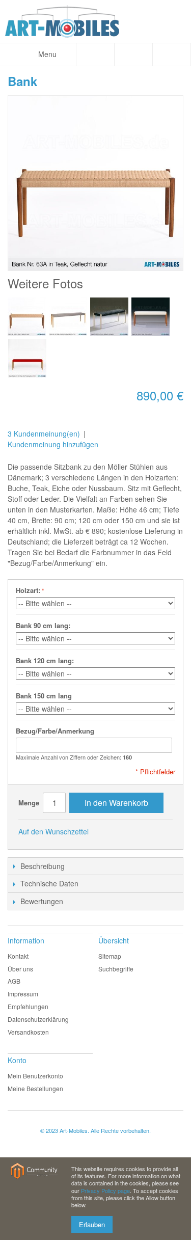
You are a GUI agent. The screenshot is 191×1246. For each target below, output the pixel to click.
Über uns (20, 968)
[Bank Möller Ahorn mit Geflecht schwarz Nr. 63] (109, 316)
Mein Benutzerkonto (35, 1075)
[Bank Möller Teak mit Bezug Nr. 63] (150, 316)
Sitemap (109, 956)
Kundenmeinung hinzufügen (53, 444)
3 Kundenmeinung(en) (44, 433)
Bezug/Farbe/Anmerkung (55, 731)
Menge (28, 802)
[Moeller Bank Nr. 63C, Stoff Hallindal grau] (68, 316)
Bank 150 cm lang (44, 695)
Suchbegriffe (115, 968)
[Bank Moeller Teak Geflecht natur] (26, 316)
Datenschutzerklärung (38, 1019)
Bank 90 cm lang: (43, 625)
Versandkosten (28, 1031)
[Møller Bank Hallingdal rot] (27, 358)
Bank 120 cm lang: (45, 660)
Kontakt (18, 956)
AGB (14, 981)
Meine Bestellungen (35, 1088)
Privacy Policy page (105, 1190)
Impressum (23, 993)
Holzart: (28, 590)
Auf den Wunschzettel (53, 831)
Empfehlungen (28, 1006)
